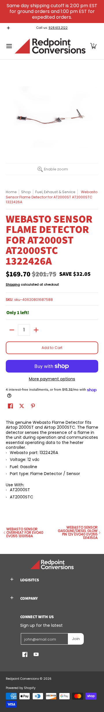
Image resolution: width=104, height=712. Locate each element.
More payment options (52, 379)
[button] (93, 46)
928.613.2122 (58, 28)
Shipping (13, 284)
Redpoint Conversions (22, 679)
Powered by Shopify (21, 688)
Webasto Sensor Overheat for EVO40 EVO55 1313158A (24, 532)
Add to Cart (52, 347)
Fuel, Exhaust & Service (55, 191)
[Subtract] (12, 330)
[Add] (36, 330)
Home (11, 191)
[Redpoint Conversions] (50, 45)
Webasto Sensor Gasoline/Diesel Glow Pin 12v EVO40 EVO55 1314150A (78, 533)
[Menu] (9, 46)
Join (76, 638)
